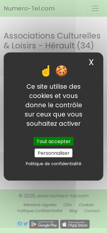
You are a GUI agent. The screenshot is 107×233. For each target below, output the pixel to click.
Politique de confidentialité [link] (53, 163)
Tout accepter (54, 141)
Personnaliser (54, 152)
